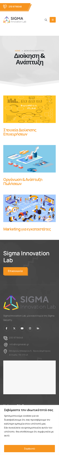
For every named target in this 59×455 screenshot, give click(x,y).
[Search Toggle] (46, 20)
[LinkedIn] (38, 328)
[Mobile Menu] (53, 20)
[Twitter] (14, 328)
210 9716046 (15, 6)
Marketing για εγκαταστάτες (27, 229)
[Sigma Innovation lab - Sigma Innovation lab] (14, 19)
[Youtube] (22, 328)
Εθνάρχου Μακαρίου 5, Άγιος (24, 350)
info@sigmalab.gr (19, 344)
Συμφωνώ (29, 448)
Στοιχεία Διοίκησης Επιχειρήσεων (19, 132)
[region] (29, 430)
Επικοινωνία (15, 271)
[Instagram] (30, 328)
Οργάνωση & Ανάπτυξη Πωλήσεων (22, 181)
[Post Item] (29, 109)
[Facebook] (6, 328)
